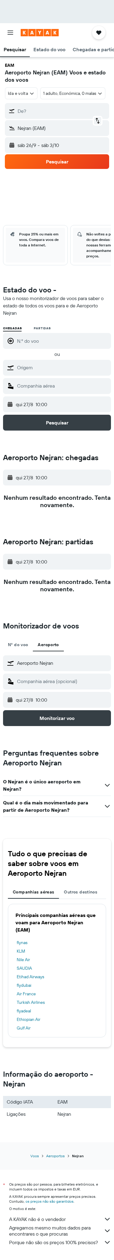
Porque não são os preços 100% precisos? (53, 1242)
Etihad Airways (30, 976)
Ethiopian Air (28, 1019)
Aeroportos (55, 1156)
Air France (26, 994)
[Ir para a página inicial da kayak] (40, 32)
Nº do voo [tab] (18, 644)
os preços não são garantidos (50, 1201)
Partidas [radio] (42, 328)
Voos (34, 1156)
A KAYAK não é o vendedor (37, 1219)
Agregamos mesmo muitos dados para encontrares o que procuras (50, 1231)
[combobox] (62, 367)
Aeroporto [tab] (48, 644)
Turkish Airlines (31, 1002)
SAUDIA (24, 968)
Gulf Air (24, 1028)
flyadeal (24, 1011)
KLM (21, 951)
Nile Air (23, 959)
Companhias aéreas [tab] (33, 892)
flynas (22, 942)
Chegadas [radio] (12, 328)
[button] (10, 32)
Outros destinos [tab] (80, 892)
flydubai (24, 985)
